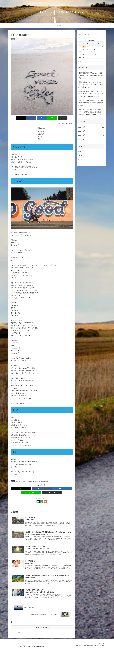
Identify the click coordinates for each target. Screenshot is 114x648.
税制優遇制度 (45, 481)
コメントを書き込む (42, 627)
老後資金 (30, 481)
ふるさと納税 (37, 481)
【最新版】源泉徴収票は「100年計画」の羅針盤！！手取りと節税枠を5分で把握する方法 (90, 75)
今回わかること (42, 131)
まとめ (40, 136)
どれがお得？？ (42, 134)
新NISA (18, 481)
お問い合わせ (101, 643)
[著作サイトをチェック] (38, 501)
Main (13, 481)
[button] (62, 118)
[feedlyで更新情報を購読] (41, 501)
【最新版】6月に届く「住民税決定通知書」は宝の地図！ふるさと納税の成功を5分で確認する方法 (91, 84)
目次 (39, 128)
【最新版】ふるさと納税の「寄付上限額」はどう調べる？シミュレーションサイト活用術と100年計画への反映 (91, 93)
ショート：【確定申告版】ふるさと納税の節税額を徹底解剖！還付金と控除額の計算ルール (91, 103)
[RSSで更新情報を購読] (45, 501)
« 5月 (79, 61)
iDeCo (24, 481)
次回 (39, 139)
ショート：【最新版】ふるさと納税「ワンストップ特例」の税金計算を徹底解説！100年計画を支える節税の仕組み (91, 112)
